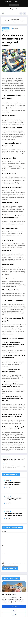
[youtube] (18, 5)
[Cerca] (21, 13)
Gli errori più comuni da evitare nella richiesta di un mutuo (13, 460)
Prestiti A (13, 9)
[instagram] (16, 5)
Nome (3, 545)
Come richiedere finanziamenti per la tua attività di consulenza (13, 514)
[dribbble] (14, 5)
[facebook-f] (10, 5)
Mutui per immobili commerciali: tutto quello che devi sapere (13, 467)
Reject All (14, 615)
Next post (5, 463)
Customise (14, 610)
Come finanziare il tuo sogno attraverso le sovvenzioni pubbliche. (12, 483)
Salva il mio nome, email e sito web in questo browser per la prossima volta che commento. (14, 564)
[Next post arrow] (24, 467)
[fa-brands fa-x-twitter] (12, 5)
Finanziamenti (5, 28)
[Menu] (3, 13)
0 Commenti (6, 31)
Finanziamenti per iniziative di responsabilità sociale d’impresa (12, 499)
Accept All (14, 606)
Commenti (4, 531)
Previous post (6, 456)
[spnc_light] (24, 13)
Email (3, 554)
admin (7, 480)
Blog (5, 582)
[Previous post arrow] (24, 459)
